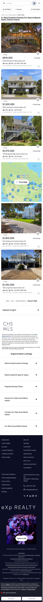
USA (7, 301)
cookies (7, 584)
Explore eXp (5, 440)
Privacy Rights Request (9, 477)
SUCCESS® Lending (30, 450)
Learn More (25, 574)
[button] (21, 310)
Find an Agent (6, 443)
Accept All (11, 598)
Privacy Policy (6, 481)
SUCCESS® (27, 446)
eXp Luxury (27, 460)
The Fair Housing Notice (25, 570)
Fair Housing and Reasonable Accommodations (21, 558)
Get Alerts (36, 9)
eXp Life (26, 440)
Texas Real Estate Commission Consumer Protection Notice (21, 567)
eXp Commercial (29, 457)
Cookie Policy (6, 484)
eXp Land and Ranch (30, 464)
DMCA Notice (21, 553)
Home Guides (6, 457)
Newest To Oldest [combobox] (19, 9)
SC (12, 301)
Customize (31, 598)
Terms (23, 589)
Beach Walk (32, 301)
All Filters (8, 9)
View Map (23, 182)
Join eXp (4, 446)
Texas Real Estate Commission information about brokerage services (22, 565)
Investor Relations (7, 450)
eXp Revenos (28, 453)
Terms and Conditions (8, 474)
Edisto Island (20, 301)
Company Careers (7, 453)
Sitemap (4, 491)
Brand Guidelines (7, 488)
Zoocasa (26, 443)
